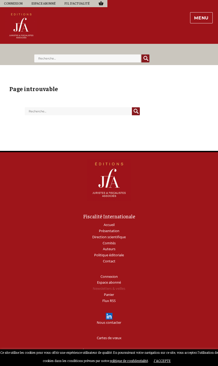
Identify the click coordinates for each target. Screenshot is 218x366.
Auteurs (109, 248)
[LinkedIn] (109, 316)
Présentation (109, 230)
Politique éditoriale (109, 255)
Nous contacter (109, 322)
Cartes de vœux (109, 337)
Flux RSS (109, 300)
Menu (201, 17)
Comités (109, 243)
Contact (109, 261)
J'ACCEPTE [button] (162, 360)
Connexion (13, 3)
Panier (100, 3)
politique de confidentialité (129, 360)
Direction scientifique (109, 237)
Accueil (109, 224)
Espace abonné (43, 3)
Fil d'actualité (77, 3)
